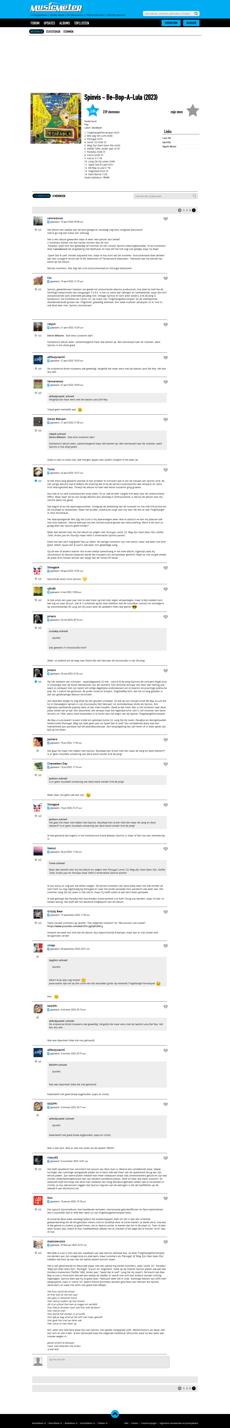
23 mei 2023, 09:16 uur (72, 619)
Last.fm (166, 138)
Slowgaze (53, 567)
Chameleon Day (57, 763)
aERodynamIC (56, 357)
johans (51, 616)
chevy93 (52, 1157)
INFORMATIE (36, 32)
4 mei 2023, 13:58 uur (71, 592)
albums (64, 23)
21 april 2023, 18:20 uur (72, 360)
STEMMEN (68, 32)
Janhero (52, 739)
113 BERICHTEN (42, 196)
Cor (49, 278)
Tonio (51, 469)
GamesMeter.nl (87, 1423)
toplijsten (81, 23)
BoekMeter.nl (71, 1423)
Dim (50, 1198)
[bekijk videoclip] (105, 142)
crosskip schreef (58, 631)
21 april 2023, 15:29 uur (72, 327)
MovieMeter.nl (39, 1423)
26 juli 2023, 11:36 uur (71, 851)
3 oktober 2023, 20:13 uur (73, 1009)
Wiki (126, 1423)
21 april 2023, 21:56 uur (72, 422)
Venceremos (55, 381)
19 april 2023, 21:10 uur (72, 281)
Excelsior (97, 127)
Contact (134, 1423)
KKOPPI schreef (58, 1064)
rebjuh (51, 324)
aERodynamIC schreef (61, 396)
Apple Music (169, 146)
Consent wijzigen (149, 1423)
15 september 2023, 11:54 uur (75, 914)
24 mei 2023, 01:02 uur (72, 673)
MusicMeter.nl (55, 1423)
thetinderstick (56, 1241)
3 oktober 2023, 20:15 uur (73, 1053)
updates (49, 23)
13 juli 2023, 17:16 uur (71, 767)
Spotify (166, 142)
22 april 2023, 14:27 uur (72, 472)
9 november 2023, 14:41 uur (74, 1161)
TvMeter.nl (102, 1423)
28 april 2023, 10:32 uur (72, 570)
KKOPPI (52, 1006)
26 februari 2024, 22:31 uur (74, 1244)
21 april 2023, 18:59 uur (72, 384)
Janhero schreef (58, 778)
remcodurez (55, 218)
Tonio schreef (57, 863)
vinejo (51, 945)
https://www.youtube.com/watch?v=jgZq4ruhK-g (75, 926)
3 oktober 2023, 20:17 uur (73, 1107)
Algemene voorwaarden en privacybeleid (178, 1423)
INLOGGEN (191, 23)
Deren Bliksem (55, 335)
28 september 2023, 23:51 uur (75, 948)
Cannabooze (60, 249)
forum (35, 23)
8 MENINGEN (59, 196)
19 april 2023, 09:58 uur (72, 221)
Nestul (51, 848)
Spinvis (92, 97)
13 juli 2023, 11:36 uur (71, 742)
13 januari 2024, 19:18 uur (73, 1201)
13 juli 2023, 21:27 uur (71, 807)
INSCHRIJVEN (171, 23)
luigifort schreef (58, 960)
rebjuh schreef (57, 434)
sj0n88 (51, 588)
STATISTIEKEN (53, 32)
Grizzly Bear (55, 911)
